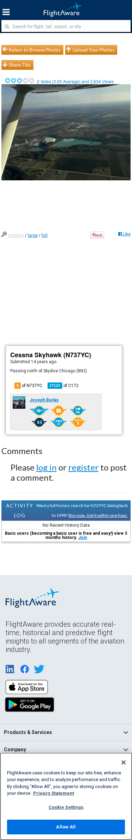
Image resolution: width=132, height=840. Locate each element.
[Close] (123, 762)
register (83, 467)
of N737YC (29, 385)
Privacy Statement (53, 793)
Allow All (66, 826)
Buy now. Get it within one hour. (98, 515)
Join (82, 537)
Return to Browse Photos (35, 50)
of (64, 385)
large (33, 235)
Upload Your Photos (93, 50)
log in (46, 467)
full (45, 235)
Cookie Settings (66, 807)
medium (16, 235)
